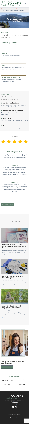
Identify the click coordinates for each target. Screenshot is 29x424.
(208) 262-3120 (15, 401)
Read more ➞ (14, 256)
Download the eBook (7, 367)
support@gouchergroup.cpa (14, 404)
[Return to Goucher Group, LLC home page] (12, 3)
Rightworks (17, 417)
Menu (26, 3)
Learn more (8, 46)
